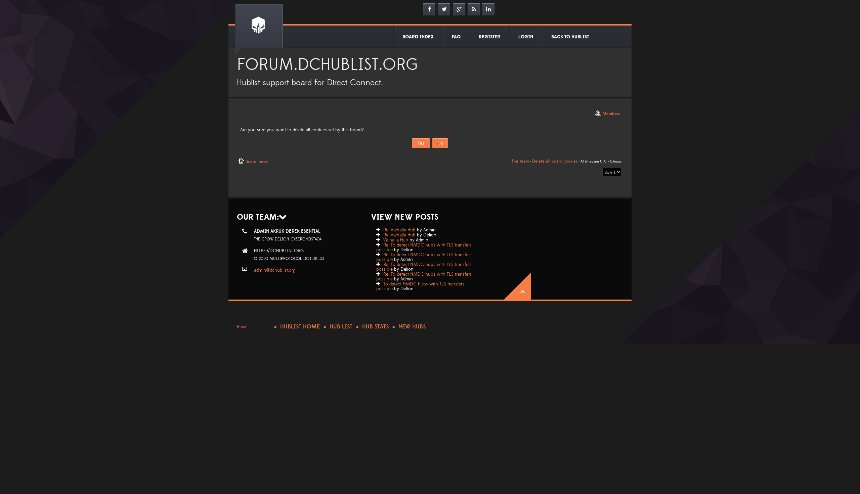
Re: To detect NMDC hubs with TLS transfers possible (424, 247)
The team (520, 161)
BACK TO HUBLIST (570, 37)
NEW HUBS (412, 326)
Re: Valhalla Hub (399, 230)
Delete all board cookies (554, 161)
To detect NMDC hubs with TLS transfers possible (420, 286)
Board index (257, 161)
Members (611, 113)
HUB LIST (341, 326)
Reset (242, 327)
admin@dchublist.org (275, 270)
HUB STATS (375, 326)
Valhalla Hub (395, 240)
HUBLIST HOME (300, 326)
